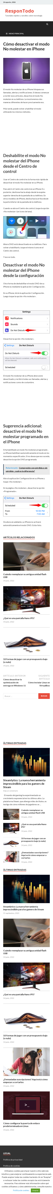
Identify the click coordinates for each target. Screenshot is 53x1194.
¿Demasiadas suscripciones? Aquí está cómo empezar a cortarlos (34, 855)
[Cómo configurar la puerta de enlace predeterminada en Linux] (26, 1120)
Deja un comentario (10, 791)
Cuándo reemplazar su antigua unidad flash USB (33, 811)
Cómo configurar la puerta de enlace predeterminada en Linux (21, 1124)
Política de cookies (11, 1165)
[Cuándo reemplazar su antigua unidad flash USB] (26, 571)
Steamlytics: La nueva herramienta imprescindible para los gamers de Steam (24, 784)
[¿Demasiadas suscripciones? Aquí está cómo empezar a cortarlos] (11, 852)
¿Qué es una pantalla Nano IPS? (19, 618)
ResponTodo (19, 11)
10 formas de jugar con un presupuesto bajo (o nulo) (33, 839)
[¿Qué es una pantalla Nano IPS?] (26, 615)
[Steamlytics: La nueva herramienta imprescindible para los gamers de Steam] (26, 749)
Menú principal (16, 33)
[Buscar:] (26, 696)
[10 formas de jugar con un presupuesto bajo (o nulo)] (26, 656)
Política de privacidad (12, 1159)
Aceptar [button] (35, 1190)
